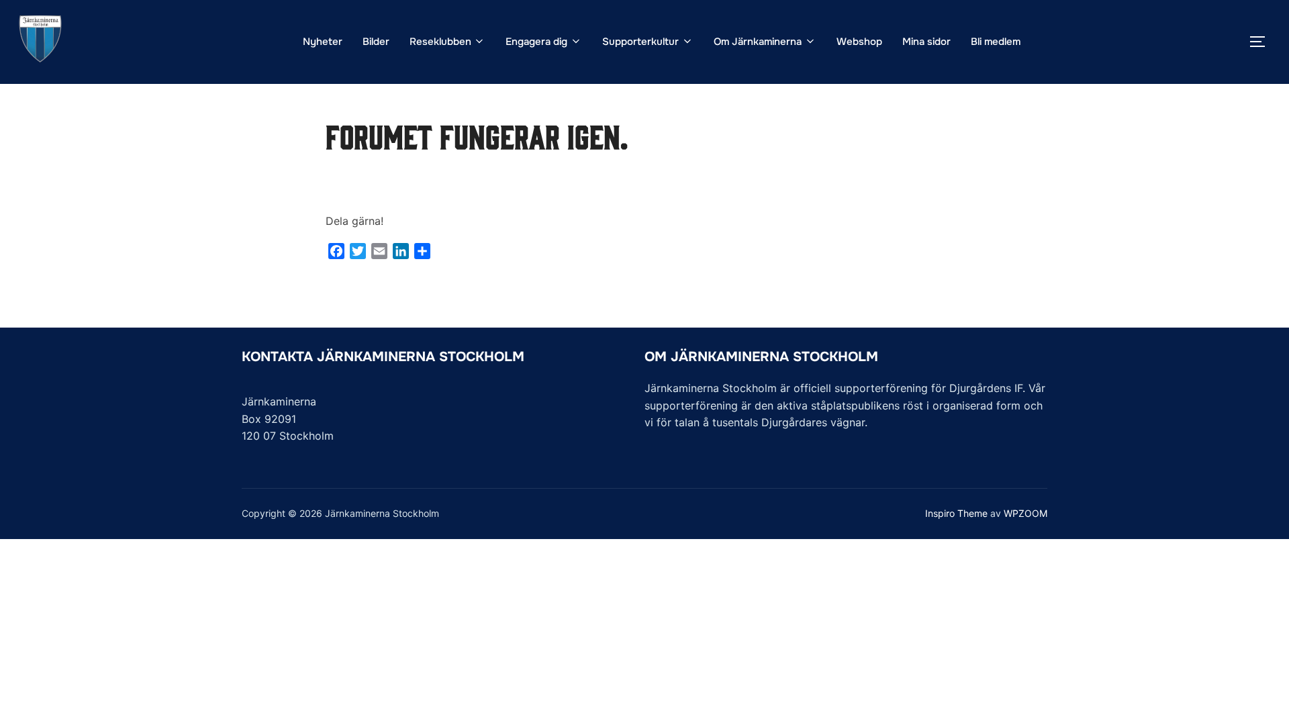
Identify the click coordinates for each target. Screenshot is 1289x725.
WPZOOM (1025, 513)
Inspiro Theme (956, 513)
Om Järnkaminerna (758, 41)
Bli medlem (995, 41)
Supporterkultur (640, 41)
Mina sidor (926, 41)
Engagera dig (536, 41)
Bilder (376, 41)
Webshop (859, 41)
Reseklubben (440, 41)
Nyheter (322, 41)
